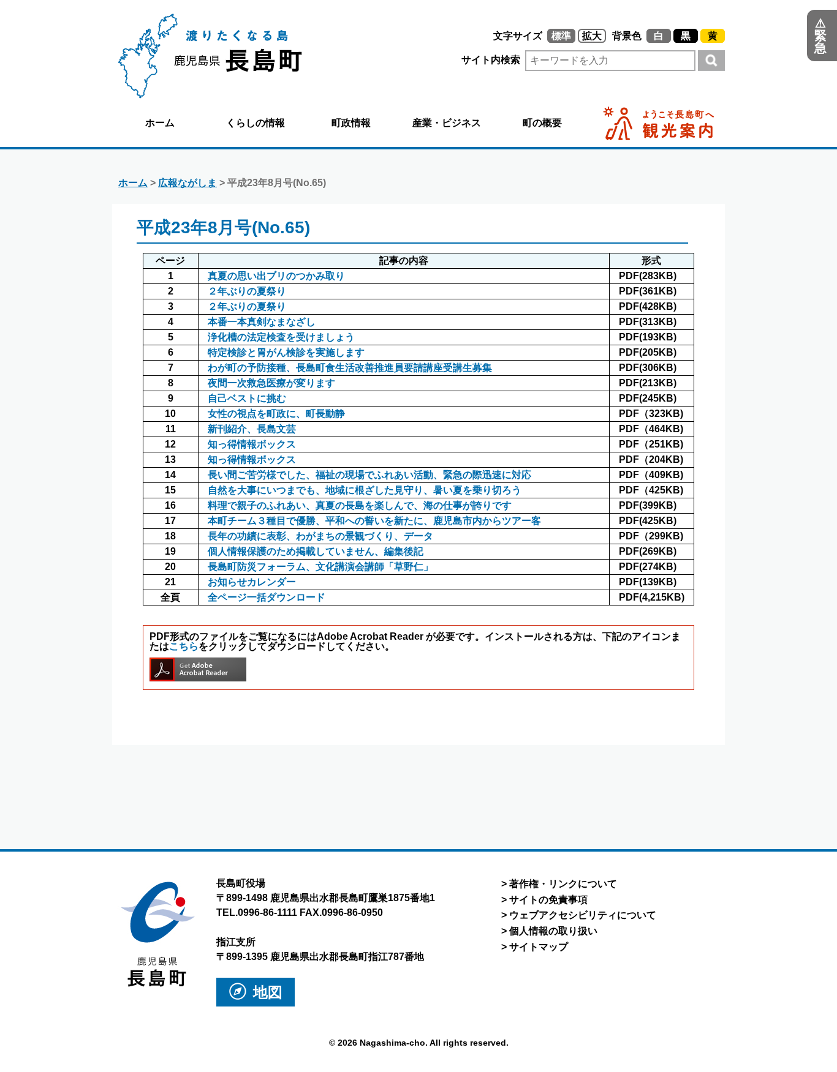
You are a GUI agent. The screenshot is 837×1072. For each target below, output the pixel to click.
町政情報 (351, 123)
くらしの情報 (255, 123)
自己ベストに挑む (247, 398)
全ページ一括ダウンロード (266, 597)
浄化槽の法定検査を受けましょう (281, 337)
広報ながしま (187, 183)
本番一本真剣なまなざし (262, 322)
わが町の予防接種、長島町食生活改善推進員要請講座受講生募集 (350, 367)
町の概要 (542, 123)
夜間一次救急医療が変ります (271, 383)
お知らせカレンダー (252, 582)
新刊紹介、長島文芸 (252, 429)
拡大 (592, 36)
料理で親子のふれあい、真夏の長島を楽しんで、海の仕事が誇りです (360, 505)
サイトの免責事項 (548, 899)
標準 (561, 36)
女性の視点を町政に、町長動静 (276, 413)
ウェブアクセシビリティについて (582, 915)
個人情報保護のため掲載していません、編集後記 (315, 551)
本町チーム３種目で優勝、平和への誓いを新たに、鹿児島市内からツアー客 (374, 520)
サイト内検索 (492, 59)
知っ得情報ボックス (252, 444)
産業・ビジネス (446, 123)
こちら (184, 646)
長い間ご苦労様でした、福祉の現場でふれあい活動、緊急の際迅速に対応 (369, 475)
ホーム (160, 123)
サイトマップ (538, 947)
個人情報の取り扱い (553, 931)
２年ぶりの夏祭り (247, 291)
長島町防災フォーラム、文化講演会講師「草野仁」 (320, 566)
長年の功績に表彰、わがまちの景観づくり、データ (320, 536)
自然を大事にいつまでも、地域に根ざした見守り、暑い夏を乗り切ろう (364, 490)
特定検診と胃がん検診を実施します (286, 352)
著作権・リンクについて (563, 884)
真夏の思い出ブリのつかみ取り (276, 276)
